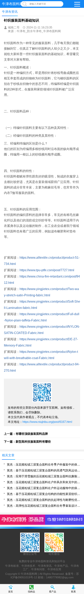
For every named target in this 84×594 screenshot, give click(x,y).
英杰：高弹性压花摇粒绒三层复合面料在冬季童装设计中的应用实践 (43, 505)
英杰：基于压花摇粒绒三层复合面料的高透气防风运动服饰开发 (43, 470)
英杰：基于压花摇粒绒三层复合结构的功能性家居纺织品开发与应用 (43, 494)
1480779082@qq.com (60, 577)
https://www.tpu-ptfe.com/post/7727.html (47, 270)
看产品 (52, 591)
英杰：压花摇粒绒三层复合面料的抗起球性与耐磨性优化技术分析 (43, 499)
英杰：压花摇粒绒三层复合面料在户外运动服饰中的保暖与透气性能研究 (43, 488)
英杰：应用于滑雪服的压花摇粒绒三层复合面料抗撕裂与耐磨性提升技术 (43, 476)
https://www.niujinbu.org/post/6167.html (47, 421)
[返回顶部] (80, 530)
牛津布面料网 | (30, 573)
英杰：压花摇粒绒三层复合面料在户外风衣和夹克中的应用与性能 (43, 482)
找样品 (31, 591)
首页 (10, 591)
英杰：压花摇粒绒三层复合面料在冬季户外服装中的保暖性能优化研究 (43, 464)
